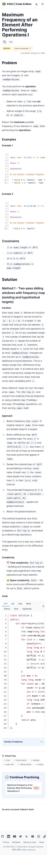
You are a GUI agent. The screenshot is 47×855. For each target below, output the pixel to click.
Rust (16, 609)
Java (20, 604)
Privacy (6, 842)
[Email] (32, 836)
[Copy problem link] (11, 42)
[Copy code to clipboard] (41, 153)
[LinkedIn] (8, 836)
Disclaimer (16, 842)
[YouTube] (14, 836)
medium (7, 48)
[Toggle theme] (36, 4)
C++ (6, 603)
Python (7, 609)
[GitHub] (2, 836)
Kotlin (28, 604)
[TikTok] (44, 836)
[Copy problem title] (4, 42)
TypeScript (26, 609)
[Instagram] (38, 836)
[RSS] (26, 836)
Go (13, 604)
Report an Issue (29, 842)
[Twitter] (20, 836)
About (41, 842)
